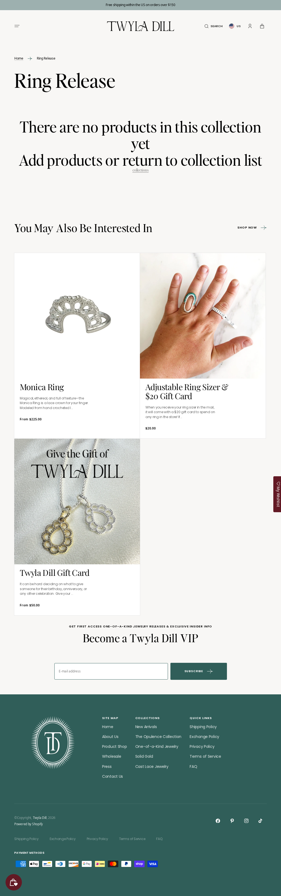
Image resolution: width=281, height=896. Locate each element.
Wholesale (111, 756)
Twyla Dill (40, 817)
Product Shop (114, 746)
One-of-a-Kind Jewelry (156, 746)
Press (107, 766)
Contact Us (112, 776)
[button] (17, 26)
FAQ (193, 766)
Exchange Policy (204, 736)
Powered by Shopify (28, 824)
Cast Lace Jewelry (151, 766)
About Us (110, 736)
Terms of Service (205, 756)
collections (141, 170)
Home (18, 58)
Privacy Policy (202, 746)
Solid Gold (144, 756)
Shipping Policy (203, 726)
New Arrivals (146, 726)
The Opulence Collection (158, 736)
